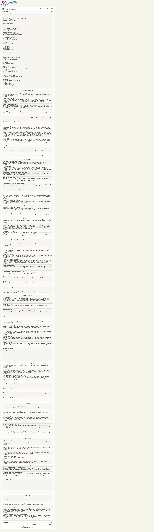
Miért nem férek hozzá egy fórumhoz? (9, 37)
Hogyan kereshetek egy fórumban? (8, 70)
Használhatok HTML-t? (6, 46)
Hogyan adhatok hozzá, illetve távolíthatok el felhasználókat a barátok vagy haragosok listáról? (18, 68)
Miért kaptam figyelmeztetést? (7, 40)
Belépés (3, 8)
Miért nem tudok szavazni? (7, 38)
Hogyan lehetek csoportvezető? (8, 58)
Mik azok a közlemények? (7, 50)
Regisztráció (7, 8)
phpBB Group (18, 498)
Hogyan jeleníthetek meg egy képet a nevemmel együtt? (12, 29)
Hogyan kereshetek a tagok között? (8, 73)
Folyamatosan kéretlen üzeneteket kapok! (9, 64)
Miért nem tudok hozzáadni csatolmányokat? (10, 39)
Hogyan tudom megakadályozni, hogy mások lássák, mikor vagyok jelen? (15, 18)
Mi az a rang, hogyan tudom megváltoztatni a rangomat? (12, 30)
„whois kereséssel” (24, 516)
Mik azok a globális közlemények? (8, 49)
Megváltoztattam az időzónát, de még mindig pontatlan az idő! (13, 27)
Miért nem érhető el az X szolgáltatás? (9, 85)
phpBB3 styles (26, 526)
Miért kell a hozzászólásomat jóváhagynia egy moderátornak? (13, 42)
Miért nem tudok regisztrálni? (7, 22)
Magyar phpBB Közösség (14, 503)
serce (31, 526)
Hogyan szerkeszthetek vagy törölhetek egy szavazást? (12, 36)
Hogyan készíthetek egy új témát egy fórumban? (10, 33)
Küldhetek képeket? (6, 48)
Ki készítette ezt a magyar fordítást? (8, 84)
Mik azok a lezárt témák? (7, 51)
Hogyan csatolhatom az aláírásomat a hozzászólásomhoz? (12, 35)
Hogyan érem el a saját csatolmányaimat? (9, 81)
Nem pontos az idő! (6, 26)
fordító (20, 503)
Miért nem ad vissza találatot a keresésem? (10, 71)
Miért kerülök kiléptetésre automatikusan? (9, 17)
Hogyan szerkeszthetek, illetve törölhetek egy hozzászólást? (12, 34)
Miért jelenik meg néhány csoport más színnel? (10, 59)
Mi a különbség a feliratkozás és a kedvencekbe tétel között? (12, 76)
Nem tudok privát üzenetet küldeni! (8, 63)
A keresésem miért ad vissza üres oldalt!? (9, 72)
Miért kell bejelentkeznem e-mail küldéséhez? (10, 31)
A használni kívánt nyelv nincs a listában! (9, 28)
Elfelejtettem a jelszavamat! (7, 19)
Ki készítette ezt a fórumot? (7, 83)
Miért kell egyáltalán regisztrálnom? (8, 16)
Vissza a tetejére (5, 96)
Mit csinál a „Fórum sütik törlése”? (8, 23)
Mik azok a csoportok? (6, 56)
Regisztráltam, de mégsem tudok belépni (9, 20)
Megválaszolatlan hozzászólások (7, 9)
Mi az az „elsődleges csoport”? (8, 60)
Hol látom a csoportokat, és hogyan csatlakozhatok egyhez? (12, 57)
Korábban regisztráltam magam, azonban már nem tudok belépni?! (14, 21)
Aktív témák (14, 9)
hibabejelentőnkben (39, 504)
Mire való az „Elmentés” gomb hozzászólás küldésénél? (12, 41)
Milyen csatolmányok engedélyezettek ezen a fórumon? (12, 80)
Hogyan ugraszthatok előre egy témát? (9, 43)
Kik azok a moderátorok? (7, 55)
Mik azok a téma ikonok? (7, 52)
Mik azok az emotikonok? (7, 47)
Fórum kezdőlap (5, 11)
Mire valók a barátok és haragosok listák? (9, 67)
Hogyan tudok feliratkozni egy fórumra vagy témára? (11, 77)
